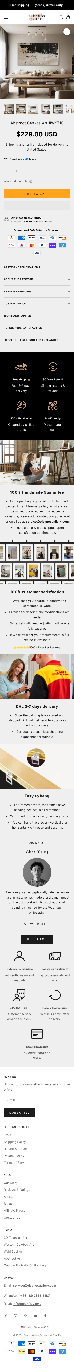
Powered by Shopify (50, 1335)
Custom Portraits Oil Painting (25, 1265)
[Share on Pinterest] (25, 181)
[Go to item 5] (57, 109)
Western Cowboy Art (19, 1244)
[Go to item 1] (9, 109)
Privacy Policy (14, 1156)
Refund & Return (15, 1149)
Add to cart (37, 193)
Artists (8, 1197)
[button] (37, 205)
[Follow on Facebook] (6, 1316)
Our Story (11, 1183)
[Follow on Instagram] (15, 1316)
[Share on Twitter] (20, 181)
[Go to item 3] (33, 109)
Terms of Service (16, 1163)
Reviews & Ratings (17, 1190)
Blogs (8, 1203)
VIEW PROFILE (37, 924)
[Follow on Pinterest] (25, 1316)
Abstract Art (13, 1258)
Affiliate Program (16, 1210)
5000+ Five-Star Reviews (44, 647)
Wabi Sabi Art (14, 1251)
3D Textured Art (15, 1238)
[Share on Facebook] (15, 181)
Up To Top (37, 939)
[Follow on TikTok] (45, 1316)
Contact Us (12, 1217)
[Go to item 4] (45, 109)
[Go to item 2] (21, 109)
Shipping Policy (15, 1142)
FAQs (7, 1135)
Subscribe (19, 1112)
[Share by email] (30, 181)
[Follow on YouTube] (35, 1316)
